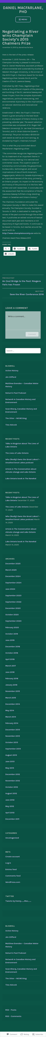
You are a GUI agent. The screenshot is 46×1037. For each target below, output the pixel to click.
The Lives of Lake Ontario (17, 453)
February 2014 (11, 723)
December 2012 (12, 774)
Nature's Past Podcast (15, 393)
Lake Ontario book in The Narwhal (20, 478)
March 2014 (10, 717)
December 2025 (12, 563)
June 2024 (10, 589)
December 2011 (12, 819)
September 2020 (13, 621)
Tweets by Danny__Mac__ (18, 901)
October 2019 (11, 634)
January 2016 (11, 685)
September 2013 (13, 749)
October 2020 (12, 614)
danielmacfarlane (26, 47)
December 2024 (12, 576)
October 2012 (11, 787)
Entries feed (11, 869)
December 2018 (12, 646)
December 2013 (12, 729)
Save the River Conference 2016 (27, 293)
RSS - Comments (13, 1016)
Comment (32, 334)
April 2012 (9, 812)
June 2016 (9, 672)
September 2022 (13, 602)
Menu (24, 19)
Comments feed (12, 876)
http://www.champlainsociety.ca (17, 233)
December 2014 (12, 704)
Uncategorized (12, 838)
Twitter (9, 896)
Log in (8, 863)
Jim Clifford (10, 377)
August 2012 (11, 793)
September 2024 (13, 582)
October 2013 (11, 742)
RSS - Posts (10, 1010)
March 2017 (10, 666)
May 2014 (9, 710)
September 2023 (13, 595)
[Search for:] (22, 351)
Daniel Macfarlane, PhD (23, 10)
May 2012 (9, 806)
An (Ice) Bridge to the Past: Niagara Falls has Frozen (21, 281)
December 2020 (13, 608)
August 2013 (11, 755)
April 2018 (10, 659)
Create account (12, 856)
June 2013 (9, 761)
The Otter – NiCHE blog (15, 418)
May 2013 (9, 768)
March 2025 (11, 570)
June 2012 (9, 800)
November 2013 (12, 736)
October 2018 (11, 653)
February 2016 (11, 678)
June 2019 (9, 640)
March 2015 (10, 698)
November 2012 (12, 780)
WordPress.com (12, 882)
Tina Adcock (11, 425)
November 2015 (12, 691)
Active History (11, 370)
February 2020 (12, 627)
